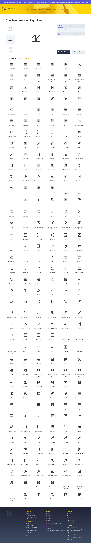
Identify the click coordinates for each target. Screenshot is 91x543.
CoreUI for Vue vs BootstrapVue (75, 529)
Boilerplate (56, 9)
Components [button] (24, 9)
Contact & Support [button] (67, 9)
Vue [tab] (76, 26)
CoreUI (48, 513)
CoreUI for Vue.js (31, 529)
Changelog (28, 513)
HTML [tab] (60, 26)
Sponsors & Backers (72, 518)
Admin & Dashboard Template (55, 530)
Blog (68, 515)
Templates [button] (33, 9)
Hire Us (69, 517)
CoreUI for (51, 515)
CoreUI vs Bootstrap (72, 527)
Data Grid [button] (40, 9)
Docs (18, 9)
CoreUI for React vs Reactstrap (75, 541)
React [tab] (71, 26)
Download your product (32, 517)
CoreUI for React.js (31, 527)
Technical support (31, 515)
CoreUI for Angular (31, 523)
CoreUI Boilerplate (31, 530)
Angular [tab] (66, 26)
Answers (69, 513)
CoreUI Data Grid (30, 532)
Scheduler (48, 9)
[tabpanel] (71, 32)
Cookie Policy (70, 520)
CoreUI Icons (29, 534)
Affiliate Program (31, 518)
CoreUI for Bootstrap (31, 525)
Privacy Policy (71, 522)
